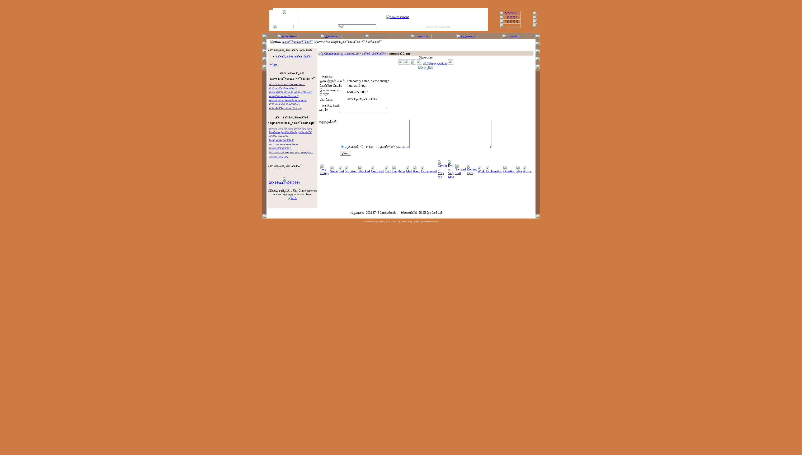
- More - (273, 64)
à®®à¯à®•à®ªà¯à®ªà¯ (297, 42)
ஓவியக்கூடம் (349, 53)
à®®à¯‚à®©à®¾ (374, 53)
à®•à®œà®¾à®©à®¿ (284, 182)
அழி (426, 67)
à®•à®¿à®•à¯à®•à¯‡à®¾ (294, 56)
